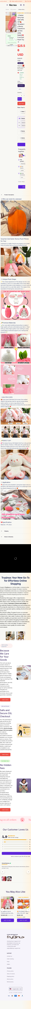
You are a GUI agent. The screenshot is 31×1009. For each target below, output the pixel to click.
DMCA (8, 964)
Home (7, 9)
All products (13, 9)
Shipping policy (10, 976)
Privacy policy (10, 971)
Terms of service (11, 973)
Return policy (10, 979)
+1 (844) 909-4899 (11, 946)
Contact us (9, 956)
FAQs (8, 961)
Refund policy (10, 981)
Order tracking (10, 958)
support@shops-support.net (13, 948)
